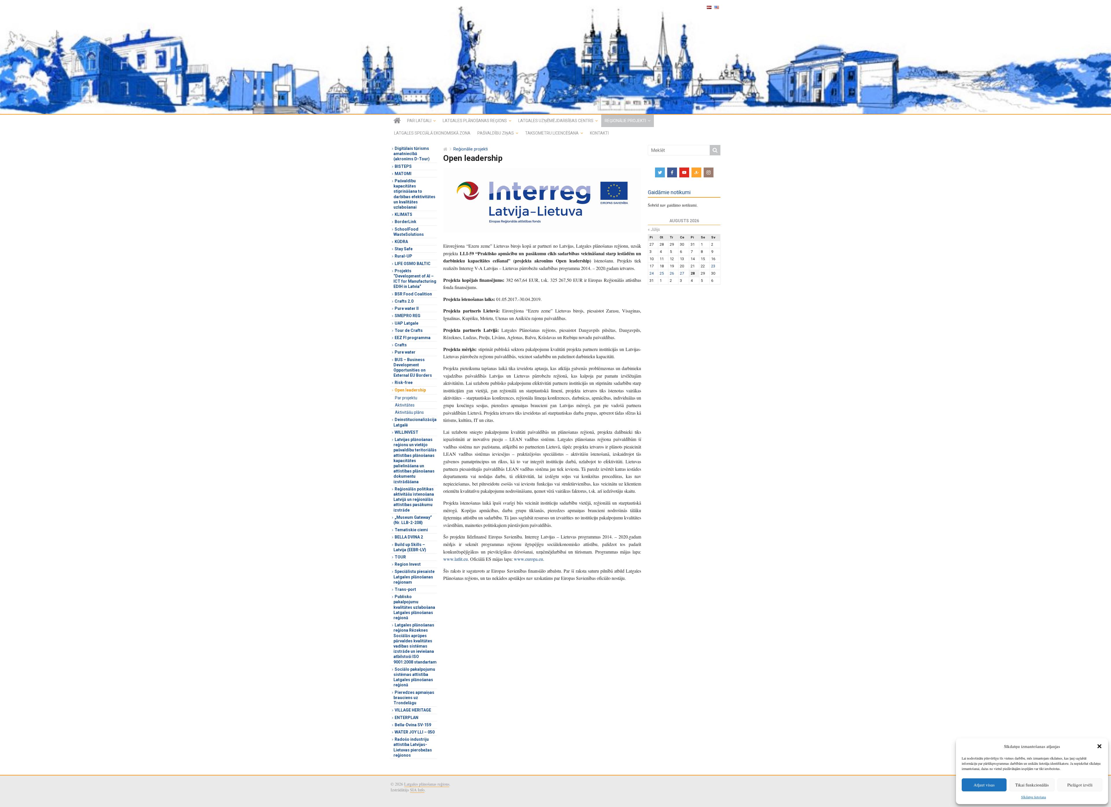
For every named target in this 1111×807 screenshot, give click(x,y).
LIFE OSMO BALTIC (413, 263)
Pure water (405, 352)
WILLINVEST (406, 432)
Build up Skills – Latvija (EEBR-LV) (409, 547)
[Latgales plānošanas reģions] (555, 57)
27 (682, 273)
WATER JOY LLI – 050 (415, 732)
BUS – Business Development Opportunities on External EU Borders (412, 367)
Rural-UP (403, 256)
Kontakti (599, 133)
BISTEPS (403, 166)
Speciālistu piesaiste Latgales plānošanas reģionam (414, 576)
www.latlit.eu (455, 559)
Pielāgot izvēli (1079, 785)
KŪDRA (401, 241)
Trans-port (405, 589)
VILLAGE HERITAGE (413, 710)
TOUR (400, 557)
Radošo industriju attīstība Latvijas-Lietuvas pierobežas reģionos (412, 747)
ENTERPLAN (406, 717)
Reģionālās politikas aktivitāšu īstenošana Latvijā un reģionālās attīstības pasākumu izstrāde (413, 499)
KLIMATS (403, 214)
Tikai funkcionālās (1032, 785)
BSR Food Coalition (413, 294)
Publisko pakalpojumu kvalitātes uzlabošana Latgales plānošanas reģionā (414, 607)
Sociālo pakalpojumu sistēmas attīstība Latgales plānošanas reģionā (414, 677)
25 (662, 273)
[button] (1099, 746)
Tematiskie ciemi (411, 529)
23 (713, 266)
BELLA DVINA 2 (409, 537)
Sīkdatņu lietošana (1033, 797)
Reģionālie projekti (625, 120)
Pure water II (407, 308)
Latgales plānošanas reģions (475, 120)
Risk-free (404, 382)
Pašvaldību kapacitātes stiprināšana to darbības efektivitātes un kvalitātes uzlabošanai (414, 194)
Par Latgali (419, 120)
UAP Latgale (406, 323)
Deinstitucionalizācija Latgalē (415, 422)
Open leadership (410, 390)
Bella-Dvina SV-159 (413, 725)
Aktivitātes (405, 405)
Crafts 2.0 (404, 301)
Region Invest (408, 564)
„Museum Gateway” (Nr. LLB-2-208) (412, 520)
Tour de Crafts (409, 330)
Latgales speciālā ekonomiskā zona (432, 133)
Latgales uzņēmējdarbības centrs (555, 120)
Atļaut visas (984, 785)
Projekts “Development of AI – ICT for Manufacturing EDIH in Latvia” (414, 279)
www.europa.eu (528, 559)
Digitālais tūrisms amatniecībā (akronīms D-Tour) (411, 153)
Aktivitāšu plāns (409, 412)
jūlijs (654, 229)
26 (672, 273)
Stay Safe (404, 249)
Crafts (401, 345)
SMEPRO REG (407, 315)
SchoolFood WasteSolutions (408, 232)
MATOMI (403, 173)
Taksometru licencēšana (552, 133)
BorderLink (405, 221)
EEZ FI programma (413, 337)
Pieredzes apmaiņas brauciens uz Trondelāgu (413, 697)
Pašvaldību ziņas (495, 133)
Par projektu (406, 398)
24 (652, 273)
